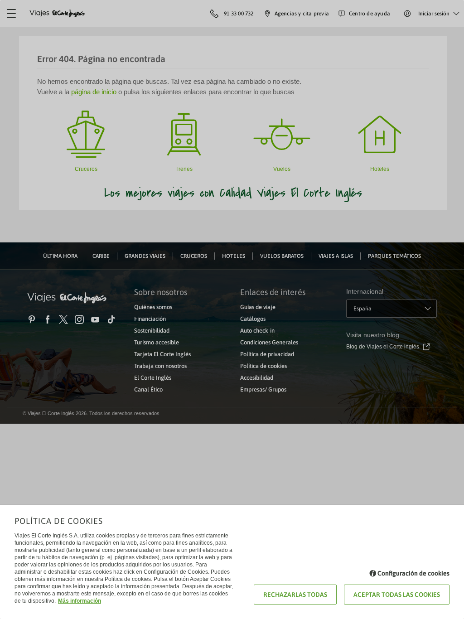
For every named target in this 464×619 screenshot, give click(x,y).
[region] (232, 309)
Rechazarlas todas (295, 594)
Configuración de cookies (413, 573)
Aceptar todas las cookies (396, 594)
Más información (79, 601)
